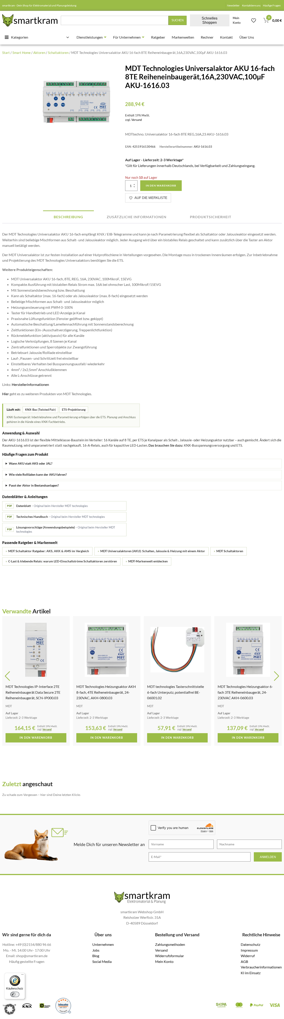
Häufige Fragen (272, 5)
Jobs (95, 950)
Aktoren (39, 53)
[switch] (14, 994)
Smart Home (21, 53)
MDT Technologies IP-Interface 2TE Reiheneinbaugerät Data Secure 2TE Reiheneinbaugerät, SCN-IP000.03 (33, 692)
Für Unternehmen (127, 37)
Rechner (207, 37)
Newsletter (233, 5)
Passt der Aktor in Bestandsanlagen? (34, 485)
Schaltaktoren (58, 53)
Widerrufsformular (169, 956)
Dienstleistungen (90, 37)
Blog (95, 956)
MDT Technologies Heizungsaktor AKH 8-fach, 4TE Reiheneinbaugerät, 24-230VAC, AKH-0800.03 (106, 692)
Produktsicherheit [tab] (210, 217)
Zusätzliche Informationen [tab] (136, 217)
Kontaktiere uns (251, 5)
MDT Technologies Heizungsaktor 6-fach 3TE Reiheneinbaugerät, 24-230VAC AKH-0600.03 (245, 692)
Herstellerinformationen (30, 384)
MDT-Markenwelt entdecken (147, 561)
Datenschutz (250, 944)
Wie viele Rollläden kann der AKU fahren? (38, 474)
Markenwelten (183, 37)
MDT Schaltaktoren (228, 551)
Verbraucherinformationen (261, 967)
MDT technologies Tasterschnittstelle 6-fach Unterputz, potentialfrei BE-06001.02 (175, 692)
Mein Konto (237, 20)
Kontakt (226, 37)
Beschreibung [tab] (68, 217)
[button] (7, 676)
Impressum (249, 950)
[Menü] (22, 975)
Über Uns (246, 37)
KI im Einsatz (250, 973)
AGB (244, 961)
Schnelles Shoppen (209, 20)
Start (6, 53)
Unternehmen (103, 944)
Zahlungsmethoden (170, 944)
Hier (5, 394)
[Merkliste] (253, 20)
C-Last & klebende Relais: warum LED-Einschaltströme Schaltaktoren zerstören (61, 561)
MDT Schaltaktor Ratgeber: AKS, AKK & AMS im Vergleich (47, 551)
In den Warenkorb (161, 185)
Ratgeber (158, 37)
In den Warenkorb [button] (36, 737)
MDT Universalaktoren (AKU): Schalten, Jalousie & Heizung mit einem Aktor (151, 551)
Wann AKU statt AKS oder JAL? (30, 463)
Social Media (102, 961)
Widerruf (248, 956)
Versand (136, 120)
